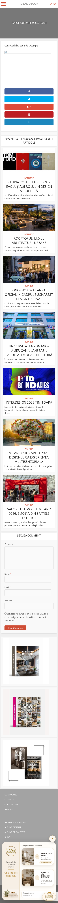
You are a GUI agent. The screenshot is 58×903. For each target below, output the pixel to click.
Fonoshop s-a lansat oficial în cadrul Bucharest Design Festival (29, 294)
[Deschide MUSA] (49, 897)
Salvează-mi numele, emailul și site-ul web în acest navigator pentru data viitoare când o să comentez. (26, 617)
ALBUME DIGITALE (12, 827)
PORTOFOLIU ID (11, 804)
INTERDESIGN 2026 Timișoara (29, 402)
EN (51, 4)
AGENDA (29, 286)
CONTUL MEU (10, 794)
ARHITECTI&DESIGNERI (15, 822)
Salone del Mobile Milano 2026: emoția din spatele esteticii (29, 513)
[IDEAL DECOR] (29, 3)
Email (7, 587)
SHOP (7, 837)
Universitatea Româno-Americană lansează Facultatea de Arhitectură (29, 350)
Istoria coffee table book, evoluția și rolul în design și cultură (29, 186)
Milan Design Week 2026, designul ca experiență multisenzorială (29, 457)
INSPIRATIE (29, 178)
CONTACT (9, 799)
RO (54, 4)
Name (7, 574)
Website (8, 600)
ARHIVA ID (9, 809)
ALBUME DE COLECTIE (14, 832)
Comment (8, 544)
